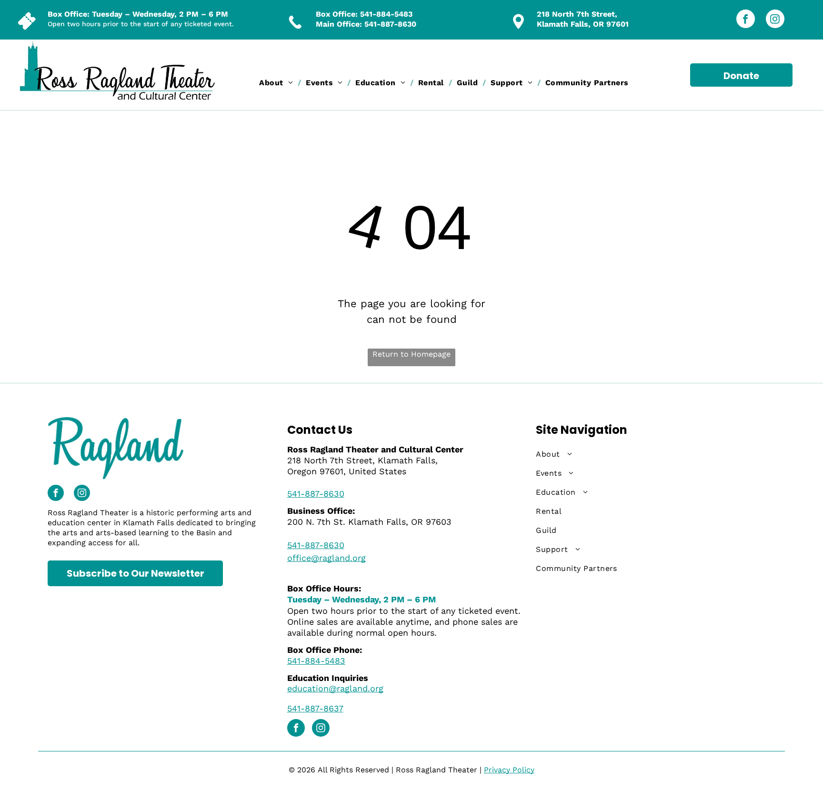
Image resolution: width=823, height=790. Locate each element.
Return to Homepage (411, 354)
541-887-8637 (315, 708)
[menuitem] (277, 83)
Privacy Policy (509, 769)
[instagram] (775, 20)
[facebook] (745, 20)
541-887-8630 (390, 24)
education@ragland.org (335, 688)
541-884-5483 (386, 14)
